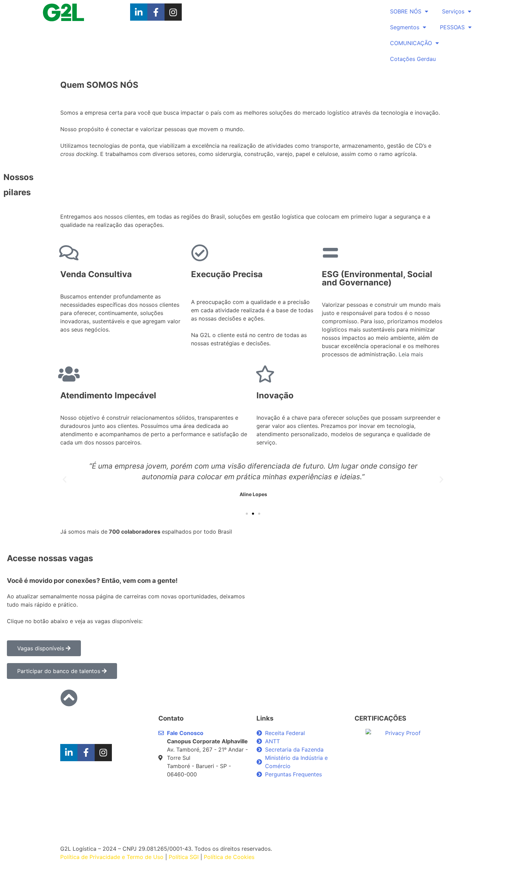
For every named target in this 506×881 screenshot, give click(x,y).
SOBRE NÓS (405, 11)
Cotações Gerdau (413, 58)
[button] (247, 514)
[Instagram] (173, 12)
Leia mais (411, 354)
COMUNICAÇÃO (411, 43)
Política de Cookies (229, 856)
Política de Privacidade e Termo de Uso (112, 856)
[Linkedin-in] (138, 12)
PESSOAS (452, 27)
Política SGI (184, 856)
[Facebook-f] (156, 12)
